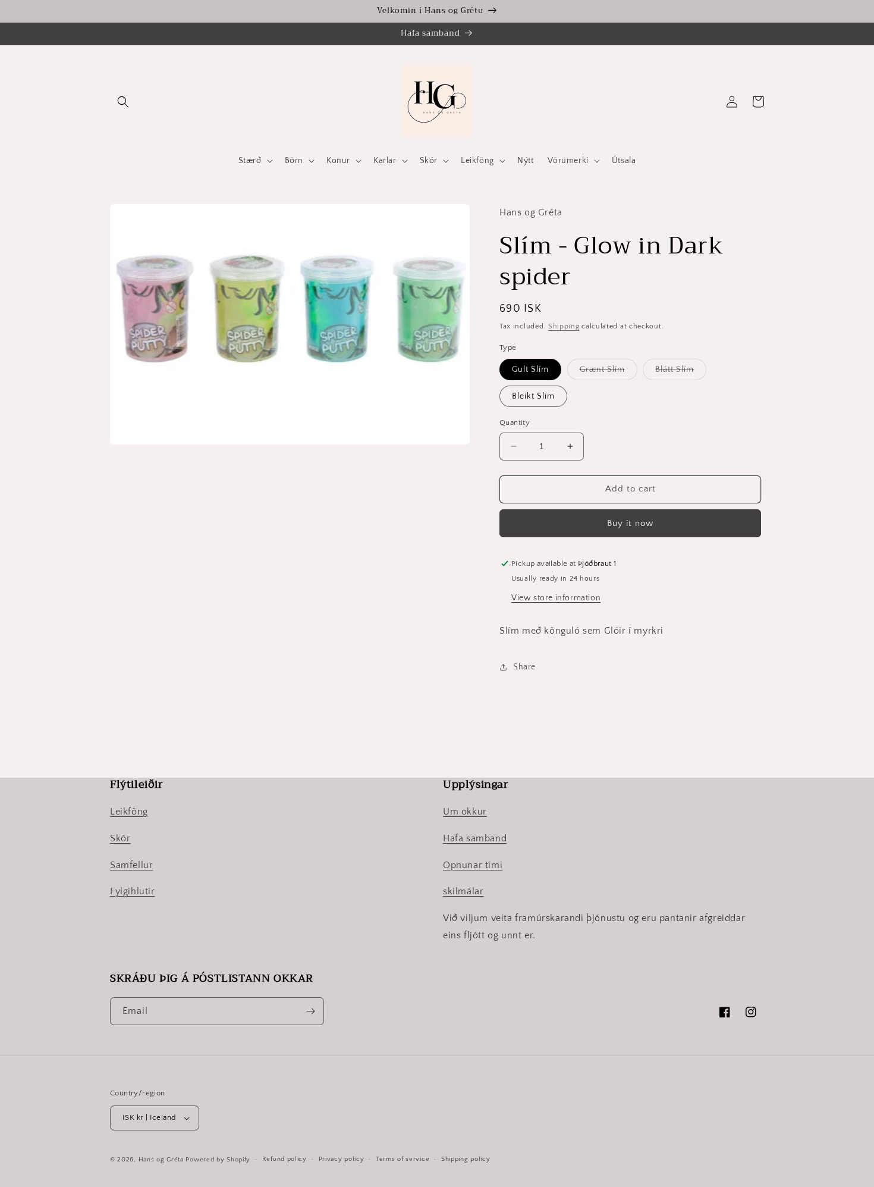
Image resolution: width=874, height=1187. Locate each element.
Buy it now (630, 523)
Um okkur (465, 811)
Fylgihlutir (132, 891)
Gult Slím (530, 369)
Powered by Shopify (218, 1159)
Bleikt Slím (533, 396)
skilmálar (463, 891)
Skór (120, 838)
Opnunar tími (472, 865)
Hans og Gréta (161, 1159)
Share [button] (524, 667)
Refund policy (284, 1159)
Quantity (514, 422)
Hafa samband (475, 838)
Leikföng (129, 811)
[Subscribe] (310, 1011)
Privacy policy (341, 1159)
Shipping (564, 326)
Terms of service (402, 1159)
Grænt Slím (608, 372)
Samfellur (131, 865)
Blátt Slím (680, 372)
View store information (556, 598)
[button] (123, 102)
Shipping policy (466, 1159)
